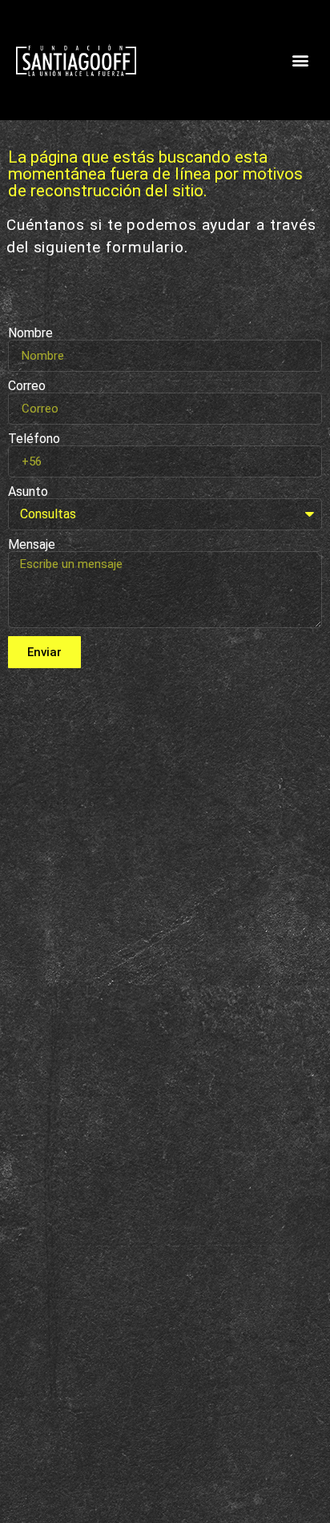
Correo (27, 386)
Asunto (28, 492)
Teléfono (34, 439)
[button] (301, 60)
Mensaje (31, 544)
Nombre (30, 333)
